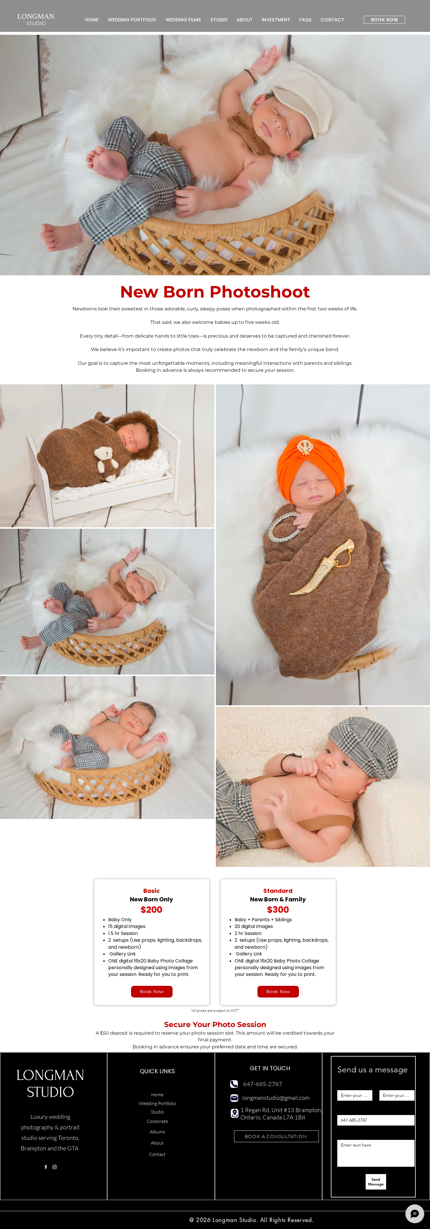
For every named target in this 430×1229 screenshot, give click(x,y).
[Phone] (234, 1084)
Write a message (352, 1135)
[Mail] (234, 1098)
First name (347, 1085)
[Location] (234, 1113)
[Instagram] (54, 1167)
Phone (344, 1110)
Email (385, 1085)
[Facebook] (45, 1167)
